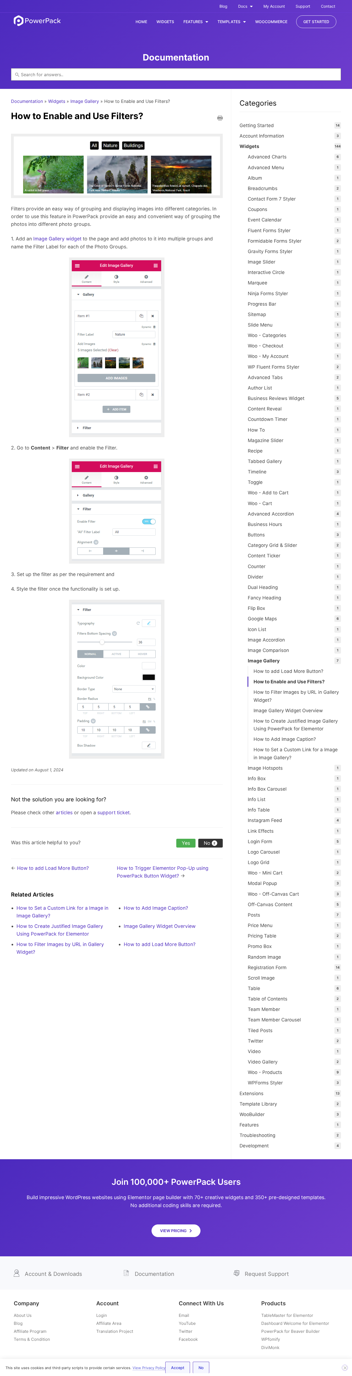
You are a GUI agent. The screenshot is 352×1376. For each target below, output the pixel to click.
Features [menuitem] (193, 21)
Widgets (56, 101)
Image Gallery (84, 101)
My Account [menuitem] (274, 6)
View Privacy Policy (149, 1368)
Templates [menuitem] (229, 21)
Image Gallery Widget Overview (160, 926)
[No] (345, 1368)
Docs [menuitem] (242, 6)
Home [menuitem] (141, 21)
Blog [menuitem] (223, 6)
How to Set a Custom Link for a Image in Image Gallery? (296, 753)
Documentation (27, 101)
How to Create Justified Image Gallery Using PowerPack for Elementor (296, 724)
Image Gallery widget (57, 239)
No (201, 1367)
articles (64, 812)
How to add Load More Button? (53, 868)
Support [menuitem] (303, 6)
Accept (177, 1367)
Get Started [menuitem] (316, 21)
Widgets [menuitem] (165, 21)
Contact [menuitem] (328, 6)
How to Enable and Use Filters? (289, 681)
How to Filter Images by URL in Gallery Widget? (296, 696)
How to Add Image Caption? (156, 908)
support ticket (113, 812)
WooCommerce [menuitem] (271, 21)
